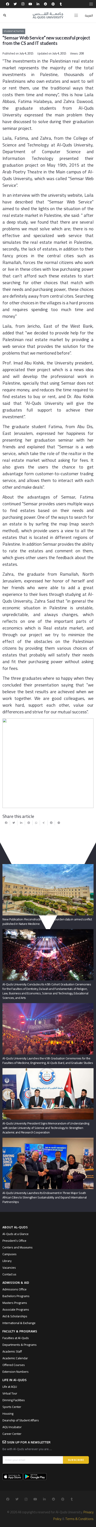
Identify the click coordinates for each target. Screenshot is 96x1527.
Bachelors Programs (15, 1296)
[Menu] (76, 15)
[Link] (48, 15)
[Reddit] (45, 4)
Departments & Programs (19, 1345)
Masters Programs (14, 1303)
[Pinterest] (53, 4)
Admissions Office (14, 1289)
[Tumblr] (61, 4)
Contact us (9, 1274)
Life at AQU (9, 1387)
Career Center (11, 1434)
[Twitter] (15, 4)
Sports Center (11, 1407)
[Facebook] (7, 4)
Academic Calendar (15, 1358)
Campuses (9, 1254)
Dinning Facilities (13, 1400)
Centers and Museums (17, 1247)
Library (7, 1261)
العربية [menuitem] (89, 15)
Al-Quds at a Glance (15, 1234)
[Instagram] (23, 4)
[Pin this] (29, 822)
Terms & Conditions (79, 1519)
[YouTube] (30, 4)
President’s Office (14, 1241)
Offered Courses (13, 1365)
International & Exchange (18, 1323)
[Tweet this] (14, 822)
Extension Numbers (15, 1372)
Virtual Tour (9, 1393)
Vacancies (9, 1267)
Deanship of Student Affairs (20, 1420)
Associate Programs (15, 1309)
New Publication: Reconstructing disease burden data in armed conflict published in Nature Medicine (47, 921)
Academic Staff (12, 1351)
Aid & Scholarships (14, 1316)
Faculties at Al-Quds (15, 1338)
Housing (7, 1413)
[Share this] (6, 822)
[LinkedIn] (38, 4)
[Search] (5, 15)
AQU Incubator (12, 1427)
